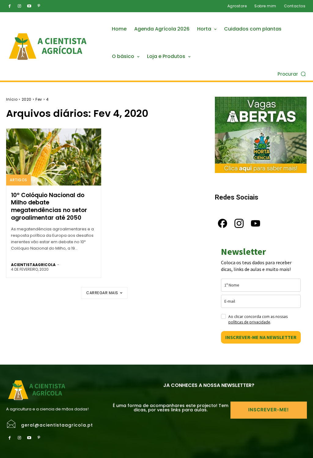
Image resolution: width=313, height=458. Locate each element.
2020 (26, 99)
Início (11, 99)
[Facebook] (9, 6)
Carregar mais (102, 292)
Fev (38, 99)
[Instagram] (19, 6)
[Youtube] (29, 6)
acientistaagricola (33, 264)
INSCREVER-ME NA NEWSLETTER (260, 337)
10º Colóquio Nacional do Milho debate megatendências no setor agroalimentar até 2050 (49, 206)
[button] (292, 73)
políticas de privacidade (249, 322)
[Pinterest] (38, 6)
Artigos (18, 179)
